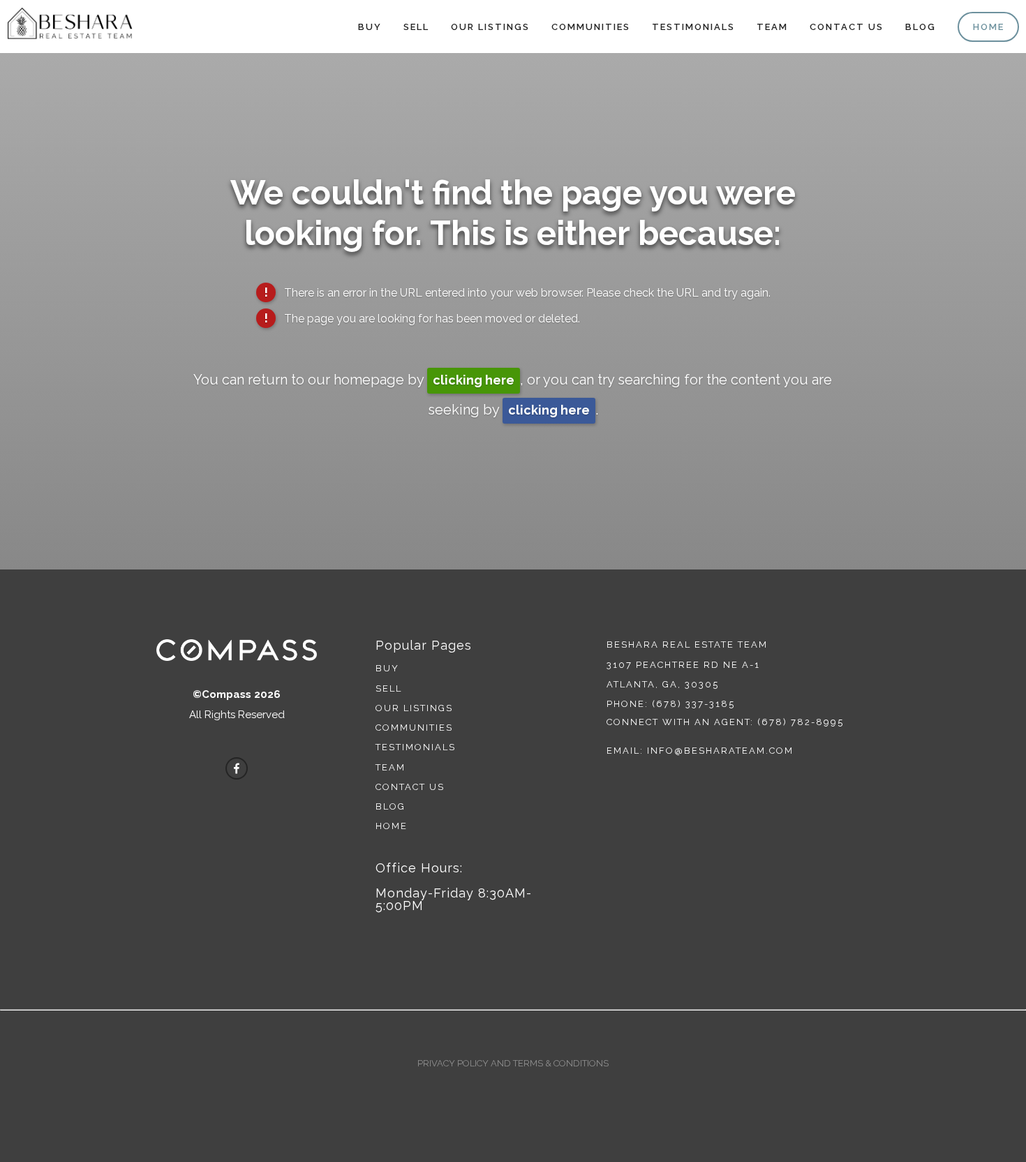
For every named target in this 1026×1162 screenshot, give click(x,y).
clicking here (473, 380)
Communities (590, 27)
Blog (920, 27)
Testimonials (693, 27)
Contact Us (847, 27)
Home (988, 27)
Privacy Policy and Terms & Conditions (513, 1063)
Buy (370, 27)
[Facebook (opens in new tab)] (236, 768)
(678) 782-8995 (800, 722)
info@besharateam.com (720, 750)
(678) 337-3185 (693, 704)
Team (772, 27)
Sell (416, 27)
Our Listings (490, 27)
